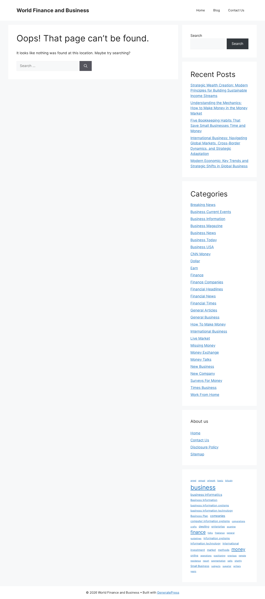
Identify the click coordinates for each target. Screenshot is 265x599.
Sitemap (197, 454)
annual (201, 480)
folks (210, 533)
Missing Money (202, 345)
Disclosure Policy (204, 447)
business (203, 487)
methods (223, 549)
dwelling (204, 526)
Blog (216, 10)
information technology (205, 543)
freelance (220, 533)
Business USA (202, 247)
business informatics (206, 495)
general (231, 533)
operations (206, 555)
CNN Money (200, 254)
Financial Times (203, 303)
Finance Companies (206, 282)
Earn (194, 268)
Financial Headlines (206, 289)
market (211, 549)
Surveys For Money (206, 381)
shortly (238, 560)
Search (196, 36)
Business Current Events (210, 212)
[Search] (86, 66)
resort (206, 560)
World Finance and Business (53, 10)
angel (193, 480)
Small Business (199, 566)
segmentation (218, 560)
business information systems (209, 505)
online (194, 555)
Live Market (200, 338)
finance (198, 532)
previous (232, 555)
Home (200, 10)
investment (197, 549)
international (231, 543)
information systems (217, 538)
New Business (202, 366)
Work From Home (204, 395)
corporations (238, 521)
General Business (204, 317)
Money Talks (200, 359)
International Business (208, 331)
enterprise (218, 526)
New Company (202, 373)
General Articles (203, 310)
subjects (215, 566)
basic (220, 480)
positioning (219, 555)
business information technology (211, 510)
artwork (211, 480)
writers (237, 566)
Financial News (203, 296)
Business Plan (199, 516)
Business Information (207, 219)
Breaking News (203, 205)
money (238, 549)
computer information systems (210, 521)
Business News (203, 233)
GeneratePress (168, 592)
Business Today (203, 240)
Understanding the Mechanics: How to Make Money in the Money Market (218, 108)
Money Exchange (204, 352)
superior (227, 566)
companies (217, 516)
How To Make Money (208, 324)
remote (242, 555)
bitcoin (228, 480)
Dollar (195, 261)
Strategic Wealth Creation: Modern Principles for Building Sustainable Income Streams (219, 90)
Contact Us (236, 10)
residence (195, 560)
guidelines (195, 538)
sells (230, 560)
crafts (193, 526)
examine (231, 526)
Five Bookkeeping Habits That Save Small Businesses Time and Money (218, 125)
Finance (197, 275)
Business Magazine (206, 226)
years (193, 571)
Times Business (203, 388)
